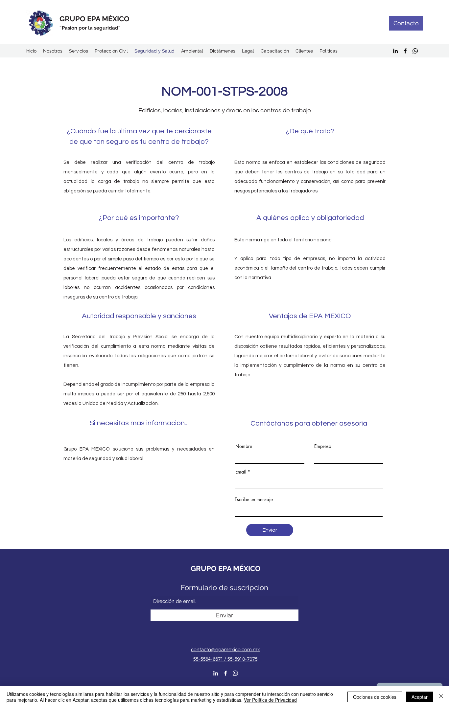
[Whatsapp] (415, 51)
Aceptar (420, 697)
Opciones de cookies (374, 697)
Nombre (243, 446)
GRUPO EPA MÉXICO (94, 18)
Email (240, 472)
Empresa (322, 446)
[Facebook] (405, 51)
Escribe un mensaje (254, 499)
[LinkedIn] (395, 51)
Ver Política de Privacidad (270, 700)
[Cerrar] (441, 697)
